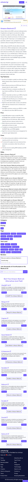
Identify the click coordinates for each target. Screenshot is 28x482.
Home (2, 458)
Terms (2, 473)
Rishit (10, 455)
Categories (17, 464)
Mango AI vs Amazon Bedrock (14, 312)
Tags (2, 466)
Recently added (4, 462)
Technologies (17, 466)
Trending (3, 460)
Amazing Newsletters (19, 475)
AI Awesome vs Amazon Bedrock (14, 362)
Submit (21, 2)
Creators (3, 469)
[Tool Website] (10, 285)
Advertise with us (18, 458)
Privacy (16, 473)
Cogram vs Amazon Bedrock (14, 329)
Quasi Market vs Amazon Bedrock (14, 345)
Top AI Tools (17, 460)
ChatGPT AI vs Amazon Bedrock (14, 296)
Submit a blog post (5, 471)
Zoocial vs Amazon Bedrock (14, 428)
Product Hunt (4, 475)
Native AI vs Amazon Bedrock (14, 444)
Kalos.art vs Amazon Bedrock (14, 395)
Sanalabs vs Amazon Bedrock (14, 378)
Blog (15, 462)
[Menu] (26, 2)
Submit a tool (17, 469)
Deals (2, 464)
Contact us (17, 471)
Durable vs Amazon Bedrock (14, 411)
